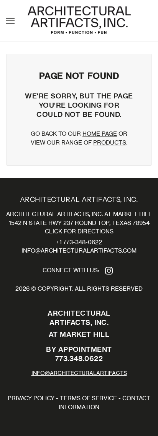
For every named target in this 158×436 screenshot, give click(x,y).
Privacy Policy (31, 398)
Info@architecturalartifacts (79, 373)
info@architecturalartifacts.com (79, 250)
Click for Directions (79, 231)
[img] (109, 270)
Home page (99, 133)
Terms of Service (88, 398)
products (109, 142)
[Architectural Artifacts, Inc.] (79, 19)
